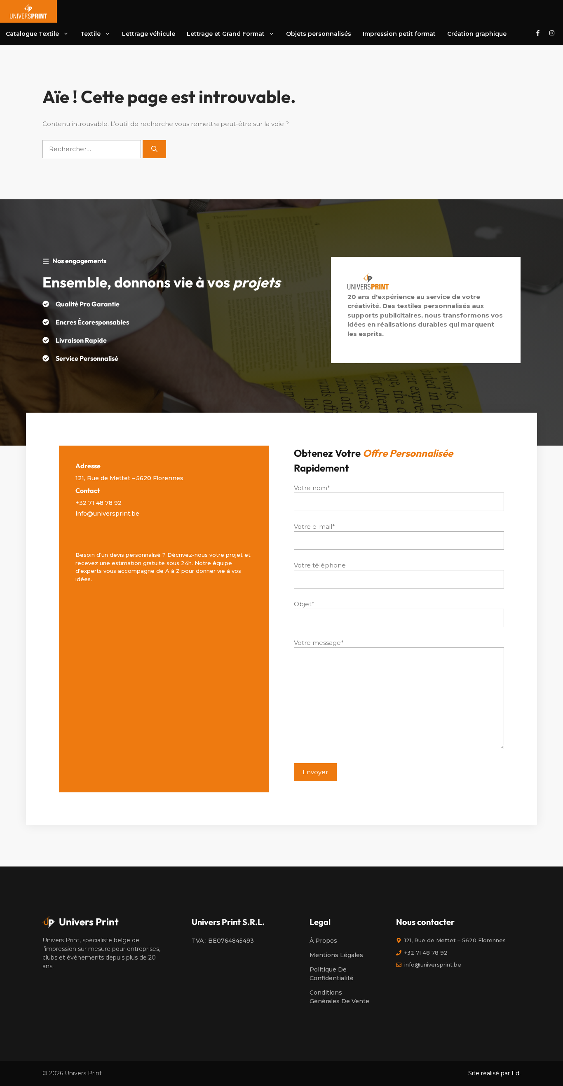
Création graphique (477, 33)
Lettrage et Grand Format (226, 33)
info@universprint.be (107, 513)
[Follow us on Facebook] (538, 34)
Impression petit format (399, 33)
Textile (90, 33)
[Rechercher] (154, 149)
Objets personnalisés (318, 33)
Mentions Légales (336, 955)
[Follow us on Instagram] (552, 34)
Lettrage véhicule (148, 33)
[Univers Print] (28, 11)
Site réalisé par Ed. (494, 1073)
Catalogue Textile (32, 33)
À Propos (323, 940)
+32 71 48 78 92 (98, 503)
